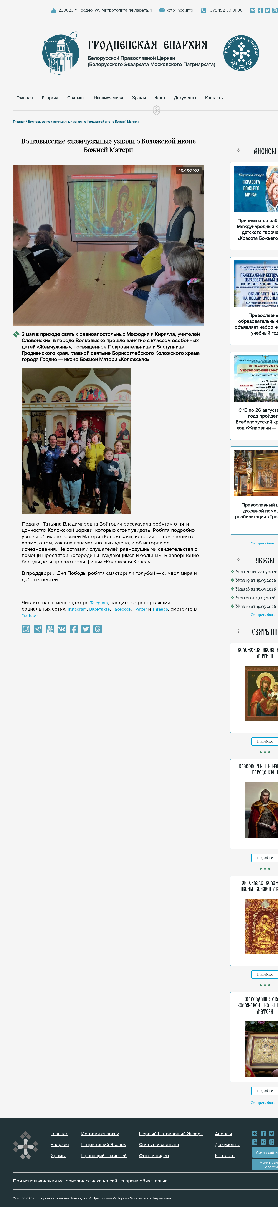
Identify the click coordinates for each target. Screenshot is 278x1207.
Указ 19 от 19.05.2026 (256, 580)
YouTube (30, 615)
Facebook (121, 609)
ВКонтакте (99, 609)
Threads (160, 609)
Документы (227, 1145)
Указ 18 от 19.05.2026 (256, 589)
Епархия (60, 1145)
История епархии (100, 1134)
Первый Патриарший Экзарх (171, 1134)
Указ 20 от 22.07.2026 (256, 571)
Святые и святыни (159, 1145)
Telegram (99, 603)
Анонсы (223, 1134)
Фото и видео (154, 1156)
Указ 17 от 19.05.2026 (255, 597)
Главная (59, 1134)
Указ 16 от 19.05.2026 (256, 606)
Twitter (140, 609)
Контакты (225, 1156)
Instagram (77, 609)
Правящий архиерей (104, 1156)
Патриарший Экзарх (103, 1145)
